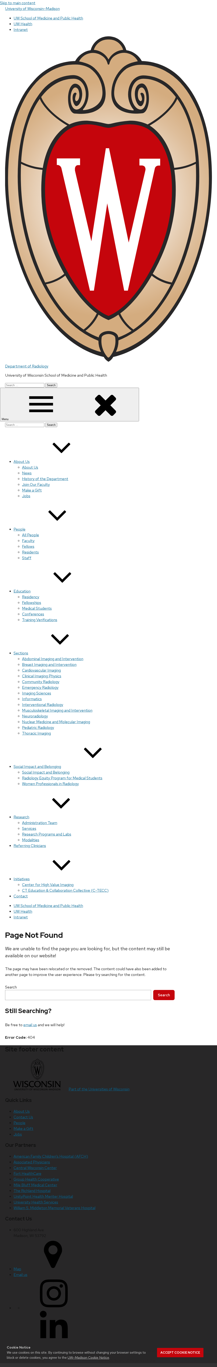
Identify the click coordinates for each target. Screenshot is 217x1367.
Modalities (30, 839)
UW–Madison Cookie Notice (88, 1357)
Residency (30, 596)
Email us (20, 1274)
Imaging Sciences (36, 693)
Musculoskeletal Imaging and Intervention (57, 710)
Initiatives (22, 878)
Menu (5, 419)
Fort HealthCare (27, 1173)
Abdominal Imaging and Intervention (52, 658)
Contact (21, 896)
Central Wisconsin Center (35, 1167)
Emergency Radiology (40, 687)
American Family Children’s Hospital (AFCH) (51, 1156)
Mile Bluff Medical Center (35, 1184)
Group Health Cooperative (36, 1179)
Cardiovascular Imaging (41, 670)
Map (17, 1268)
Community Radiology (40, 681)
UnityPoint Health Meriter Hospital (43, 1196)
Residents (30, 552)
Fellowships (31, 602)
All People (30, 535)
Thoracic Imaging (36, 733)
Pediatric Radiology (38, 727)
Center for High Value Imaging (48, 884)
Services (29, 828)
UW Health (23, 23)
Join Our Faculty (36, 484)
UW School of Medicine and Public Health (48, 18)
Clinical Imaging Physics (41, 676)
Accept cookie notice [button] (180, 1352)
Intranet (21, 29)
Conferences (33, 614)
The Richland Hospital (32, 1190)
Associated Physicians (32, 1162)
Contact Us (23, 1117)
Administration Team (39, 822)
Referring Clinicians (30, 845)
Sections (21, 653)
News (27, 473)
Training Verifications (39, 619)
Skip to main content (17, 2)
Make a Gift (32, 490)
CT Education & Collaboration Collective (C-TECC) (65, 890)
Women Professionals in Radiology (50, 783)
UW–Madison (32, 8)
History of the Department (45, 478)
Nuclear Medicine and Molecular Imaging (56, 721)
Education (22, 591)
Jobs (26, 495)
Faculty (28, 540)
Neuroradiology (35, 716)
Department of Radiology (26, 366)
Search (11, 987)
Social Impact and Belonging (37, 766)
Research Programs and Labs (46, 834)
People (19, 529)
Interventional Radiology (42, 704)
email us (30, 1024)
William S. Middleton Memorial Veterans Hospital (54, 1207)
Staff (26, 557)
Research (21, 817)
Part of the (99, 1089)
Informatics (32, 698)
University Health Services (36, 1202)
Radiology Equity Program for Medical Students (62, 778)
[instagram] (54, 1307)
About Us (22, 461)
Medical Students (37, 608)
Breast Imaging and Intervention (49, 664)
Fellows (28, 546)
